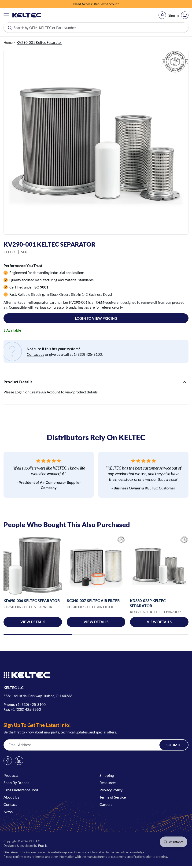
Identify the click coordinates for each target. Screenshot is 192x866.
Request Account (106, 4)
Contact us (35, 354)
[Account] (162, 15)
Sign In (173, 15)
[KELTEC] (26, 15)
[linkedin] (19, 760)
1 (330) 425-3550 (27, 709)
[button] (6, 15)
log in (20, 392)
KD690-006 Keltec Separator (32, 600)
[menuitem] (162, 15)
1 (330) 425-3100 (32, 704)
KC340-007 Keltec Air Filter (93, 600)
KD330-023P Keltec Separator (148, 603)
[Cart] (184, 15)
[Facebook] (8, 760)
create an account (45, 392)
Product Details (18, 381)
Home (8, 42)
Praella (43, 845)
